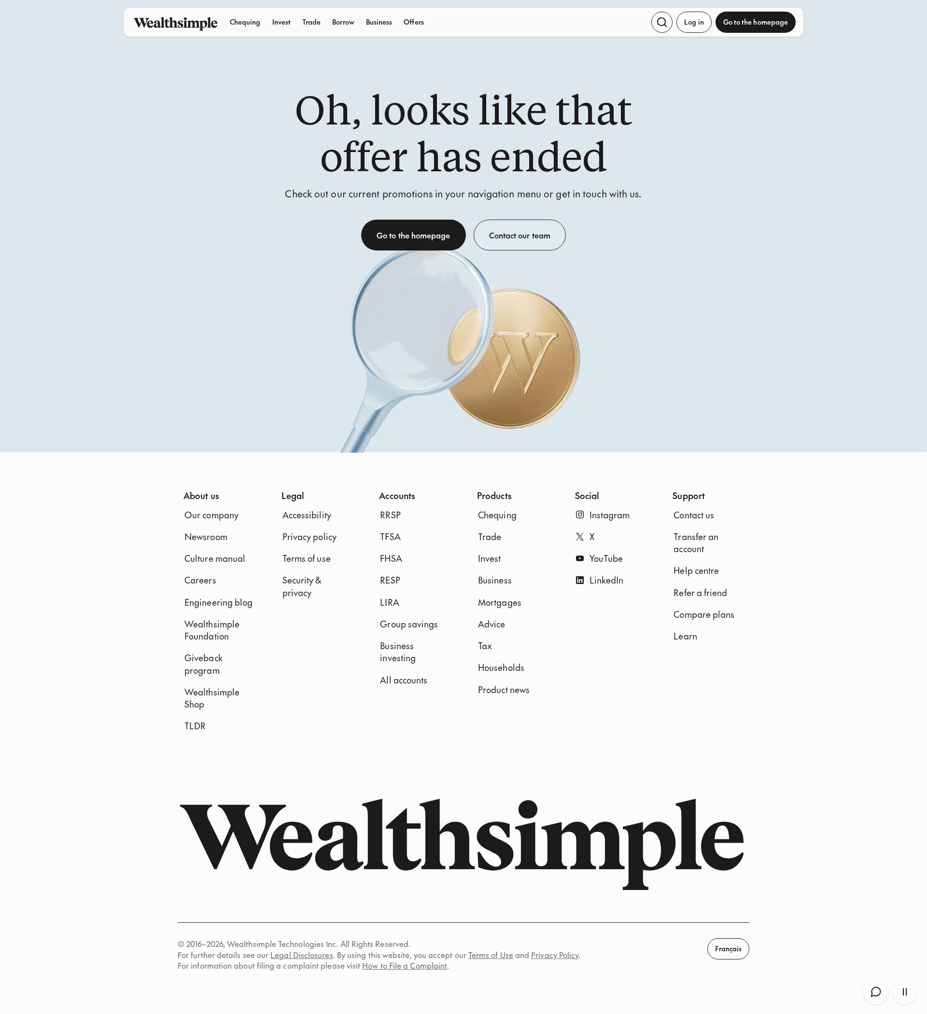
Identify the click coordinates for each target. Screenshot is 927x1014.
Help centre (696, 570)
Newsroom (205, 536)
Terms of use (306, 558)
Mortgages (499, 602)
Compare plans (704, 614)
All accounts (403, 680)
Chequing (245, 22)
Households (501, 667)
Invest (281, 22)
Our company (211, 515)
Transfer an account (696, 542)
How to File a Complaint (404, 965)
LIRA (389, 602)
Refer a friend (700, 592)
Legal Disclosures (301, 954)
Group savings (409, 624)
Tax (485, 645)
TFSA (390, 536)
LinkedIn (607, 580)
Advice (492, 624)
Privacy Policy (554, 954)
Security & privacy (302, 586)
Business (379, 22)
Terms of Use (490, 954)
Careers (200, 580)
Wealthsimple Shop (211, 698)
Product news (504, 689)
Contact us (694, 515)
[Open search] (662, 22)
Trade (311, 22)
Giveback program (203, 664)
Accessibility (306, 515)
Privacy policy (309, 536)
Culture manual (214, 558)
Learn (685, 636)
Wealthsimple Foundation (211, 630)
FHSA (391, 558)
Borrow (343, 22)
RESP (390, 580)
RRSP (390, 515)
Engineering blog (218, 602)
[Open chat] (875, 991)
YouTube (606, 558)
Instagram (610, 515)
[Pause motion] (904, 991)
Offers (413, 22)
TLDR (195, 726)
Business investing (398, 651)
